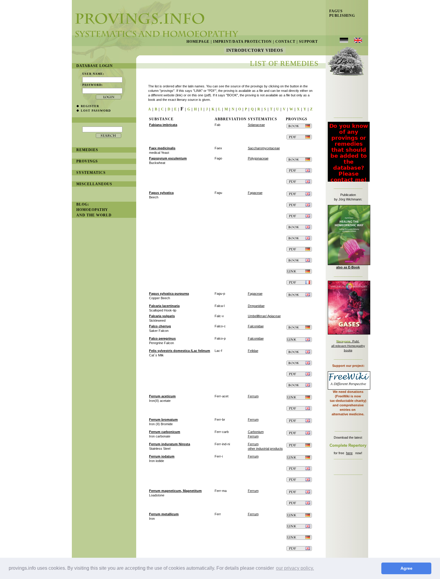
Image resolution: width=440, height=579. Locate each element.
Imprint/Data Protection (242, 41)
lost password (96, 110)
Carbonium (256, 432)
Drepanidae (256, 306)
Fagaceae (255, 192)
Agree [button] (406, 568)
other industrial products (265, 448)
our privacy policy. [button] (295, 568)
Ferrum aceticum (162, 396)
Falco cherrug (160, 326)
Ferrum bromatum (163, 419)
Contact (285, 41)
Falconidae (256, 326)
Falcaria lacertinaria (164, 306)
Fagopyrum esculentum (168, 158)
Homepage (198, 41)
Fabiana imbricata (163, 125)
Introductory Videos (255, 50)
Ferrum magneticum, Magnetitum (175, 491)
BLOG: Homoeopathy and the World (94, 209)
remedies (87, 150)
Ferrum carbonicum (164, 432)
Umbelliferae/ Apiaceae (264, 316)
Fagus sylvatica (161, 192)
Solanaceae (256, 125)
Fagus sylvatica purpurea (169, 293)
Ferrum (253, 396)
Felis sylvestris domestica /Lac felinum (179, 350)
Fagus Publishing (340, 13)
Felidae (253, 350)
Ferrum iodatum (162, 456)
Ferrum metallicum (164, 514)
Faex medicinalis (162, 148)
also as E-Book (348, 267)
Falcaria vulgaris (162, 316)
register (90, 106)
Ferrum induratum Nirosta (169, 444)
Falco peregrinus (162, 338)
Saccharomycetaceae (264, 148)
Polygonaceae (258, 158)
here (349, 453)
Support (308, 41)
